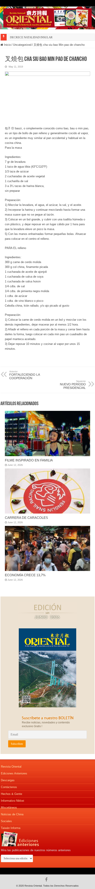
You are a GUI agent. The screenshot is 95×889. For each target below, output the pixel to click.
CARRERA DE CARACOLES (26, 517)
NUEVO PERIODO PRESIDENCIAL (73, 385)
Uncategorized (22, 44)
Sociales (6, 821)
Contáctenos (9, 787)
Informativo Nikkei (12, 800)
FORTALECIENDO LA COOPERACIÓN (24, 375)
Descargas (8, 780)
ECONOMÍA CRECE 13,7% (25, 575)
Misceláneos (9, 807)
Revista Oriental (11, 766)
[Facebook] (47, 879)
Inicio (7, 44)
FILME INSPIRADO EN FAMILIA (29, 460)
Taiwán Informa (10, 828)
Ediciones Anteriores (14, 773)
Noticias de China (12, 814)
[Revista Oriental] (47, 17)
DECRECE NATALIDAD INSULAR (31, 37)
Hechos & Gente (11, 794)
